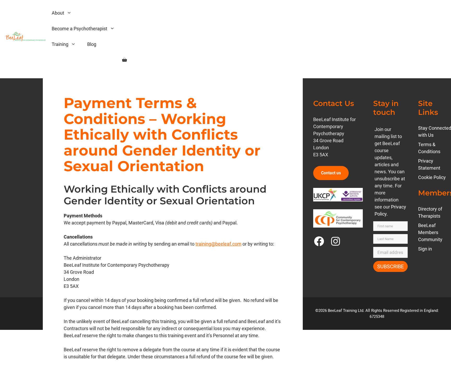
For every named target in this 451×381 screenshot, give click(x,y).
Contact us (331, 172)
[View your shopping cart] (124, 60)
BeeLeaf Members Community (430, 232)
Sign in (425, 249)
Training (60, 44)
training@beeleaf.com (218, 244)
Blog (91, 44)
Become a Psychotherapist (79, 28)
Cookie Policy (432, 177)
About (58, 13)
